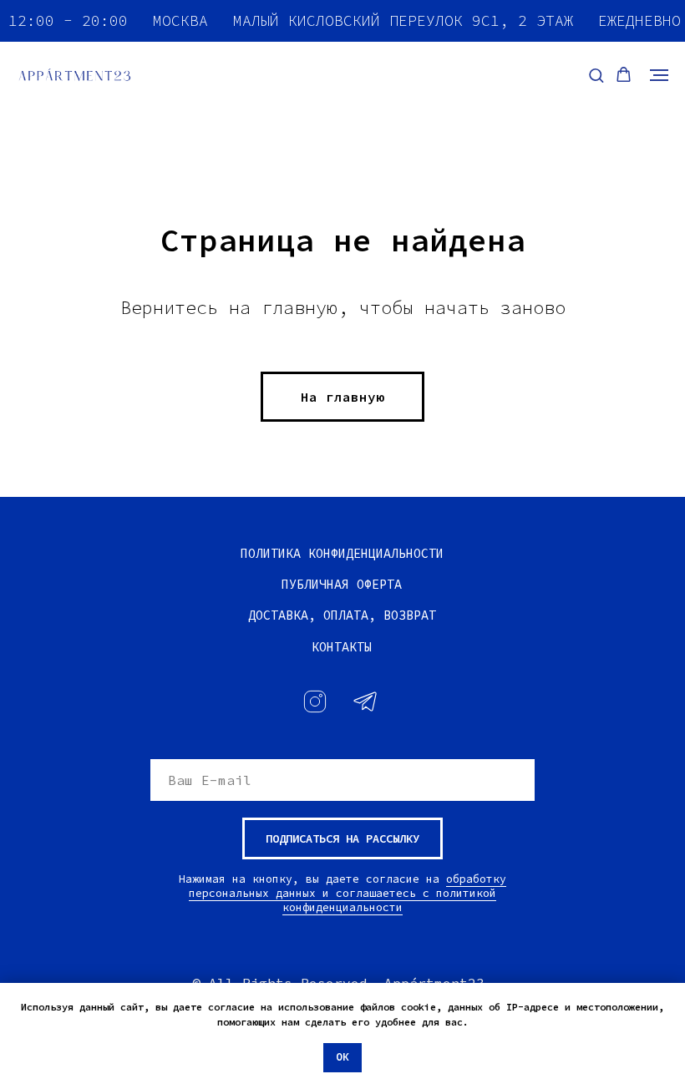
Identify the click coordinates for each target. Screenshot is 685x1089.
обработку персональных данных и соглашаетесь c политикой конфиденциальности (347, 893)
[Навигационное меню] (659, 75)
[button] (596, 75)
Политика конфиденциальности (342, 553)
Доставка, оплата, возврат (342, 615)
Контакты (342, 647)
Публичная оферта (342, 584)
